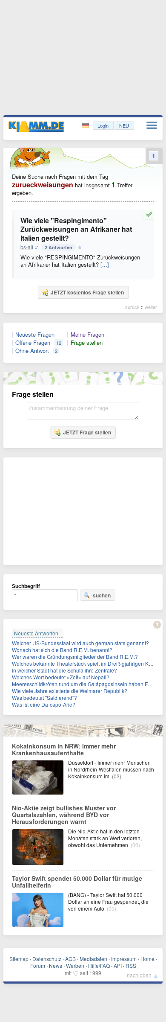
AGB (70, 958)
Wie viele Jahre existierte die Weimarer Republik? (69, 690)
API (118, 965)
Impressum (124, 958)
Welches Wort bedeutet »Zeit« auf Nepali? (60, 677)
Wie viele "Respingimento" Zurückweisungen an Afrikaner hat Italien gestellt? (76, 229)
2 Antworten (58, 247)
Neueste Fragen (34, 334)
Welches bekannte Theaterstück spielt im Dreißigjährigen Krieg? (86, 663)
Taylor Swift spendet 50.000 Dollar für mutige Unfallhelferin (77, 881)
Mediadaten (93, 958)
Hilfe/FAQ (99, 965)
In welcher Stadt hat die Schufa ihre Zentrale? (64, 670)
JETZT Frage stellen (87, 432)
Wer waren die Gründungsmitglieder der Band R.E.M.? (75, 656)
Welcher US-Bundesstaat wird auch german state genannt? (80, 642)
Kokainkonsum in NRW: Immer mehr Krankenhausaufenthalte (64, 749)
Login (103, 125)
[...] (104, 264)
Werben (75, 965)
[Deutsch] (86, 126)
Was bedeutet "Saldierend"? (44, 697)
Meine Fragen (87, 334)
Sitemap (19, 958)
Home (147, 958)
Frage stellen (87, 342)
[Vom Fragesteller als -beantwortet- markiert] (150, 214)
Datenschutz (46, 958)
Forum (37, 965)
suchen (102, 595)
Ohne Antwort (32, 350)
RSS (131, 965)
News (55, 965)
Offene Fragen (32, 342)
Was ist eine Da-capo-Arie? (43, 704)
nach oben (139, 974)
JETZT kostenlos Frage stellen (87, 292)
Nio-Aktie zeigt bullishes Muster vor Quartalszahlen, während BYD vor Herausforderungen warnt (64, 815)
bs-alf (26, 247)
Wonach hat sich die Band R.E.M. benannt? (62, 649)
